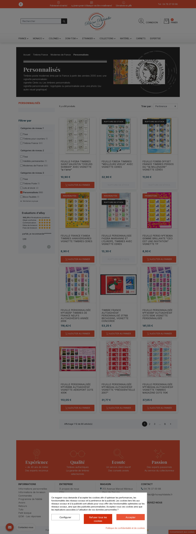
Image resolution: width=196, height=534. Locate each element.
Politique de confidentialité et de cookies (125, 528)
